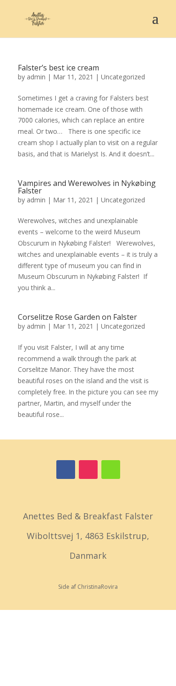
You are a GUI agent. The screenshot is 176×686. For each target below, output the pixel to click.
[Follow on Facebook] (65, 469)
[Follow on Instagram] (88, 469)
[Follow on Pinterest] (110, 469)
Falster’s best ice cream (58, 67)
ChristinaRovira (97, 587)
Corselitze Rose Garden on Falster (77, 317)
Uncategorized (123, 76)
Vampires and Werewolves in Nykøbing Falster (87, 187)
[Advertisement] (88, 646)
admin (36, 76)
